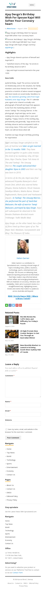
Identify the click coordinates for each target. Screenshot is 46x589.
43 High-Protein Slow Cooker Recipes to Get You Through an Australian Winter (29, 334)
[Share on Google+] (20, 305)
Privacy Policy (12, 500)
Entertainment (33, 28)
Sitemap (30, 579)
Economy (10, 471)
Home (9, 449)
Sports (9, 463)
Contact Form (18, 573)
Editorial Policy (12, 496)
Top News (11, 452)
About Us (10, 485)
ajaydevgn (9, 47)
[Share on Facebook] (10, 305)
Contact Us (11, 474)
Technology (11, 460)
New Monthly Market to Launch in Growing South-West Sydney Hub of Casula (30, 348)
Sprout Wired (22, 579)
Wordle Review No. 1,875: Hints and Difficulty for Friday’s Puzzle (29, 320)
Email (8, 411)
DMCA (9, 492)
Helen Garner (11, 28)
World (9, 456)
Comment (9, 376)
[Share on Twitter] (13, 305)
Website (8, 420)
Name (8, 401)
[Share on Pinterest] (17, 305)
